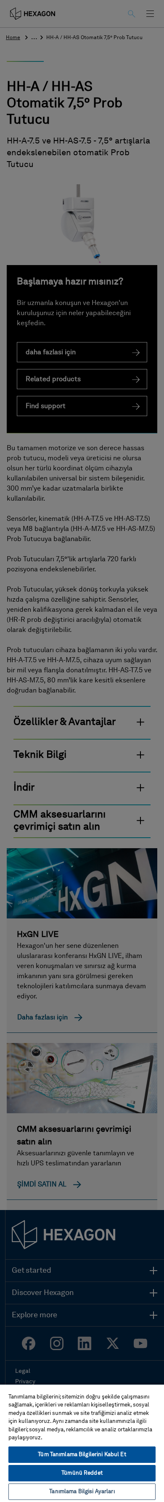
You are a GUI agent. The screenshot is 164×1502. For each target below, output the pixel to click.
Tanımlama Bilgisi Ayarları (81, 1491)
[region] (82, 1443)
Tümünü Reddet (82, 1473)
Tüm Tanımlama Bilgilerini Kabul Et (82, 1454)
